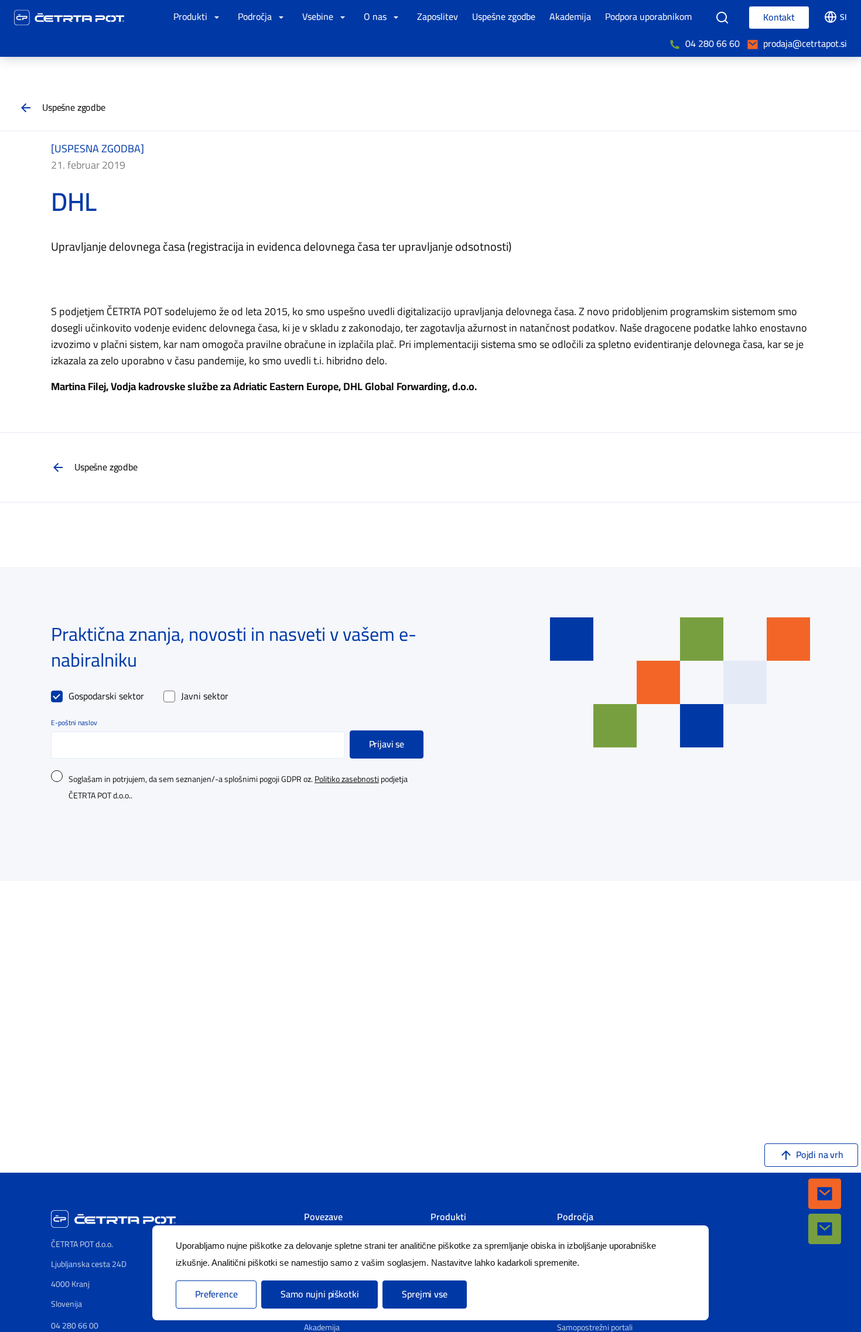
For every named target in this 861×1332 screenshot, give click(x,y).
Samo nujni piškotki (319, 1294)
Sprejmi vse (424, 1294)
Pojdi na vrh (819, 1155)
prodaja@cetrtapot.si (805, 44)
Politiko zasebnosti (347, 779)
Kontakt (779, 18)
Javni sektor (204, 696)
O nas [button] (376, 17)
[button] (824, 1194)
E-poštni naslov (74, 723)
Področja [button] (256, 17)
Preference (216, 1294)
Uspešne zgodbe (73, 108)
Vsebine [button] (319, 17)
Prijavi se (386, 744)
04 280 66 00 (74, 1326)
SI (843, 17)
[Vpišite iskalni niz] (722, 17)
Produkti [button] (191, 17)
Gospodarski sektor (106, 696)
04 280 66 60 (712, 44)
